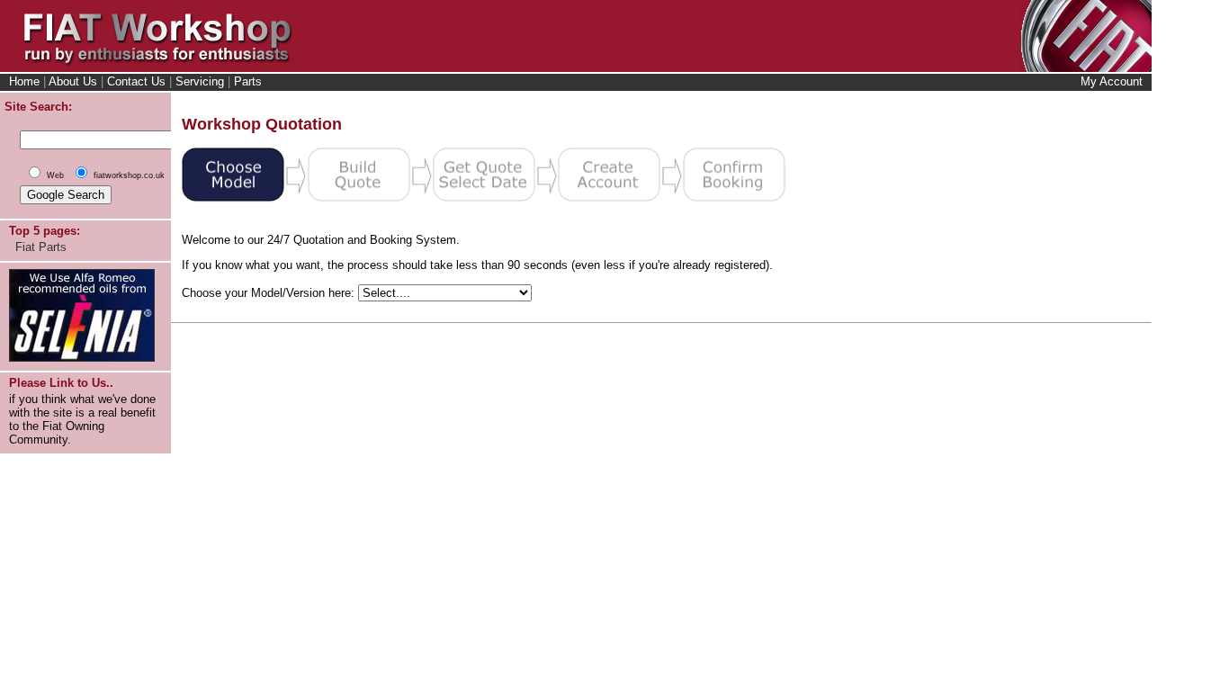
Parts (248, 81)
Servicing (199, 81)
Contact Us (136, 81)
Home (24, 81)
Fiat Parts (41, 247)
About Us (73, 81)
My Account (1112, 81)
